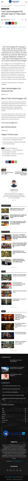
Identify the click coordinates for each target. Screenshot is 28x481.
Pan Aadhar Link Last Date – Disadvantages (16, 360)
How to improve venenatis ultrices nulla (11, 385)
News (5, 5)
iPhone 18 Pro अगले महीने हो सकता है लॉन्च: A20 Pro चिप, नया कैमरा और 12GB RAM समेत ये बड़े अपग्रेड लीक (20, 236)
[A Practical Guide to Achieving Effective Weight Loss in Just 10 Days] (6, 285)
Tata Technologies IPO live (17, 150)
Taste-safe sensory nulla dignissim (10, 392)
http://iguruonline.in (14, 191)
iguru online (12, 477)
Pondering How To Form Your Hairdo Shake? (19, 299)
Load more (13, 267)
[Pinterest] (12, 23)
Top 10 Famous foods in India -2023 (19, 291)
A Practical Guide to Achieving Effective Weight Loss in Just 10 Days (19, 284)
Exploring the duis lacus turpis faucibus (11, 389)
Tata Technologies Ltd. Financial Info (9, 155)
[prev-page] (2, 228)
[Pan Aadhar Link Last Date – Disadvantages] (5, 362)
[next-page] (4, 228)
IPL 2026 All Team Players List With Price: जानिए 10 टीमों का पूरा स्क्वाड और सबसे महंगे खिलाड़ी (18, 223)
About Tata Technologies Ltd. (11, 148)
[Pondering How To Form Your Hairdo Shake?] (6, 302)
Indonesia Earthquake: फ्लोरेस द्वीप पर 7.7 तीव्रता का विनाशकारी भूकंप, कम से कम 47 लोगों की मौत (20, 245)
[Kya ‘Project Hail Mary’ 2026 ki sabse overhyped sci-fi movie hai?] (7, 326)
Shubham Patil (7, 19)
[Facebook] (6, 23)
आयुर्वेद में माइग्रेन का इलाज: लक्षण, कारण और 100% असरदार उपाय (17, 209)
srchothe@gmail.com (17, 461)
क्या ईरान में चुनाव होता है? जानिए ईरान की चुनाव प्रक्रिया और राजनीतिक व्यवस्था (18, 216)
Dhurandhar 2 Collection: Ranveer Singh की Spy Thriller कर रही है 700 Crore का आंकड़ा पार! (20, 317)
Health (3, 212)
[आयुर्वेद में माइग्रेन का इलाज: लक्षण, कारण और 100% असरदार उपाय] (5, 210)
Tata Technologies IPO (6, 150)
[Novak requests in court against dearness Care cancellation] (5, 369)
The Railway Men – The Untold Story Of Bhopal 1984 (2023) (21, 173)
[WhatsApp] (15, 23)
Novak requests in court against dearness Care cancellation (17, 368)
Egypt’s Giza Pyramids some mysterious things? (13, 395)
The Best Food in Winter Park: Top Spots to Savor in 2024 (19, 275)
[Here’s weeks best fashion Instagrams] (5, 376)
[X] (9, 23)
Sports (3, 225)
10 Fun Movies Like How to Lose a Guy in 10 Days (20, 333)
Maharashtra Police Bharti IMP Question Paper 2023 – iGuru (14, 399)
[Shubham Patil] (2, 19)
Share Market (10, 5)
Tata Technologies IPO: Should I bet (9, 151)
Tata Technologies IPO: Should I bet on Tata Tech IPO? (13, 153)
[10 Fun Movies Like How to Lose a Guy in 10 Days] (7, 335)
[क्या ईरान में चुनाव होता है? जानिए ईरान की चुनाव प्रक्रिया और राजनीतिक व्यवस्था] (5, 217)
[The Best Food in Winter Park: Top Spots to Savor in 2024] (6, 277)
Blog (8, 8)
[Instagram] (11, 470)
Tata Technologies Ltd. (17, 98)
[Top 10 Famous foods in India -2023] (6, 294)
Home (2, 5)
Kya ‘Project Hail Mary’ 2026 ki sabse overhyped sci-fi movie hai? (20, 325)
